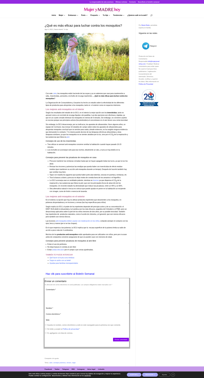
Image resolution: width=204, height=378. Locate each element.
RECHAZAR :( (150, 375)
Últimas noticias (121, 2)
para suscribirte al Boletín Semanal (74, 273)
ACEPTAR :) (134, 375)
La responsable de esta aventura (101, 2)
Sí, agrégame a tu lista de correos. (60, 333)
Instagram (81, 369)
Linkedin (101, 369)
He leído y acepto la (63, 329)
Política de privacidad (71, 329)
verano (69, 362)
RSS (73, 369)
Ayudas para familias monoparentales (64, 263)
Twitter (57, 369)
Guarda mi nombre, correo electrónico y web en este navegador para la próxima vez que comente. (84, 325)
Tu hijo (105, 15)
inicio (54, 15)
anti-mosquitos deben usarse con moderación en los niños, (78, 221)
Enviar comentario (121, 339)
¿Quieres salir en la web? (137, 15)
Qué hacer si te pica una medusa (62, 258)
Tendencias (117, 15)
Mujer (61, 15)
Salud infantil (58, 29)
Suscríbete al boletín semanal (148, 2)
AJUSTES (87, 376)
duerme (96, 180)
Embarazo (72, 15)
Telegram (65, 369)
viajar (74, 362)
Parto (83, 15)
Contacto (132, 2)
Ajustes (164, 375)
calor (54, 93)
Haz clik (50, 273)
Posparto (94, 15)
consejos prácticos (59, 362)
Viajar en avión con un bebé (60, 260)
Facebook (48, 369)
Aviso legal (91, 369)
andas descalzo (58, 250)
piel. (68, 137)
